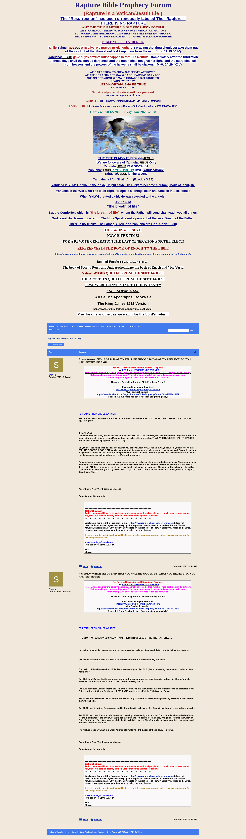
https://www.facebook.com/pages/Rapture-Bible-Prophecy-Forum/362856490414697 (138, 394)
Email (85, 566)
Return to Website (56, 327)
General (75, 327)
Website (98, 566)
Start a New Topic (55, 344)
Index (67, 327)
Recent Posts (54, 330)
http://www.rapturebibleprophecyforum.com (138, 389)
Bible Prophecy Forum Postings (92, 327)
